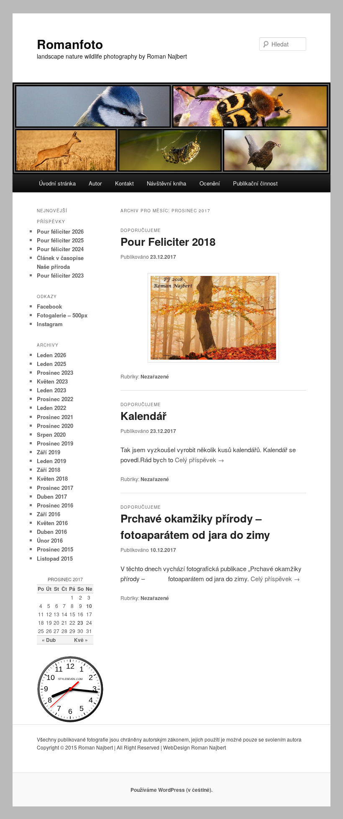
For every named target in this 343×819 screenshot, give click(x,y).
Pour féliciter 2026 (60, 231)
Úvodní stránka (57, 183)
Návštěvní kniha (166, 183)
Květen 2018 (52, 478)
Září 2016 (48, 514)
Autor (95, 183)
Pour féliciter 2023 (60, 275)
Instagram (50, 324)
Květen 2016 (52, 523)
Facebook (49, 306)
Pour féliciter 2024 (60, 249)
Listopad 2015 (55, 558)
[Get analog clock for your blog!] (70, 720)
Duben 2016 (52, 532)
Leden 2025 (51, 364)
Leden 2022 (51, 408)
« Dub (49, 640)
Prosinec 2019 (55, 443)
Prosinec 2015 (55, 549)
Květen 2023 (52, 381)
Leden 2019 (51, 461)
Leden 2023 (51, 390)
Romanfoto (70, 44)
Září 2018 (48, 470)
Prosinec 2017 (55, 488)
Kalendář (143, 415)
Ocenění (210, 183)
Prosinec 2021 (55, 417)
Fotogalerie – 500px (62, 315)
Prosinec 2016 (55, 505)
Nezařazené (155, 376)
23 (80, 622)
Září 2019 (48, 452)
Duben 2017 (52, 496)
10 (89, 606)
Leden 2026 (51, 355)
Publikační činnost (255, 183)
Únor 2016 (50, 540)
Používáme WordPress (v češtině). (171, 789)
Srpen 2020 (51, 434)
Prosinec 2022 (55, 399)
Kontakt (124, 183)
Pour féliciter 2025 (60, 240)
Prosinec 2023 (55, 372)
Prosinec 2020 (55, 426)
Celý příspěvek (199, 459)
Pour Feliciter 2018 (167, 241)
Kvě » (81, 640)
